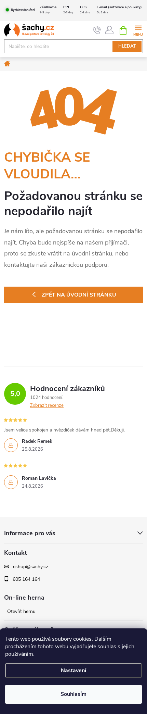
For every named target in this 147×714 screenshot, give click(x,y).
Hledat (127, 46)
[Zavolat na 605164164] (97, 30)
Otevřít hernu (21, 611)
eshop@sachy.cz (30, 566)
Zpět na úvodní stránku (79, 295)
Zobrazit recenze (47, 405)
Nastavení (73, 670)
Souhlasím (73, 694)
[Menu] (138, 30)
